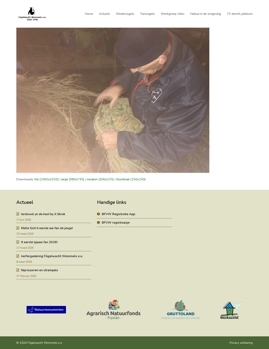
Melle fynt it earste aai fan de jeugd (47, 228)
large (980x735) (72, 179)
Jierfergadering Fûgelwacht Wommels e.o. (52, 256)
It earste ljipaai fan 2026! (39, 242)
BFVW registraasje (116, 222)
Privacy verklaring (241, 343)
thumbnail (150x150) (131, 179)
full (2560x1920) (46, 179)
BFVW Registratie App (118, 214)
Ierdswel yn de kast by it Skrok (43, 214)
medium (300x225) (100, 179)
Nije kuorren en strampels (39, 270)
